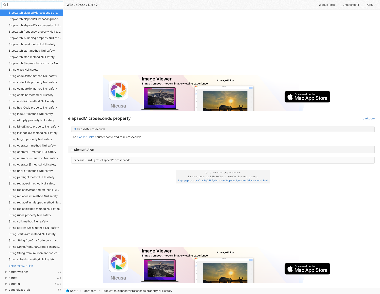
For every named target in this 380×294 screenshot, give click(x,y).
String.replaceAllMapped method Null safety (36, 189)
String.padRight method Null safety (31, 177)
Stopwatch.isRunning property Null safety (36, 38)
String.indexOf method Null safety (31, 113)
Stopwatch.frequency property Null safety (36, 31)
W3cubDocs (75, 5)
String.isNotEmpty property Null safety (34, 126)
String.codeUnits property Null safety (33, 82)
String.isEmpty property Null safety (31, 120)
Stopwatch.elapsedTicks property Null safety (36, 25)
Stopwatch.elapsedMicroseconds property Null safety (36, 12)
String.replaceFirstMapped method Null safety (36, 202)
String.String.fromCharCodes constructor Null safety (36, 246)
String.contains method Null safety (31, 94)
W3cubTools (327, 4)
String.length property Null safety (30, 139)
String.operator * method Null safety (32, 145)
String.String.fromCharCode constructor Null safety (36, 240)
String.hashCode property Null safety (33, 107)
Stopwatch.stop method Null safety (32, 57)
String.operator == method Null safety (33, 158)
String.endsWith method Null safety (32, 101)
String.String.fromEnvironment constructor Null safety (36, 253)
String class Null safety (23, 69)
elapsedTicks (85, 137)
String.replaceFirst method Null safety (33, 196)
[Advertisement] (187, 44)
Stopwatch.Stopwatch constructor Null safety (36, 63)
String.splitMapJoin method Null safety (34, 227)
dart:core (90, 290)
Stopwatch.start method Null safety (32, 50)
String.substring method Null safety (32, 259)
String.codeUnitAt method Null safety (33, 76)
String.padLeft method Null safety (31, 170)
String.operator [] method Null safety (32, 164)
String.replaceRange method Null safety (35, 208)
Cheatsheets (351, 4)
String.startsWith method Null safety (32, 234)
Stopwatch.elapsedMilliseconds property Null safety (36, 19)
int (74, 129)
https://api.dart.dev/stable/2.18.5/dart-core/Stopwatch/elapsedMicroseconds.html (223, 180)
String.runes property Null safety (30, 215)
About (370, 4)
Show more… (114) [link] (21, 265)
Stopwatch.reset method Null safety (32, 44)
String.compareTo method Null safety (33, 88)
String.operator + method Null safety (32, 151)
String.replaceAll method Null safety (32, 183)
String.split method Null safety (28, 221)
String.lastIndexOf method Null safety (33, 132)
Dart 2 (74, 290)
